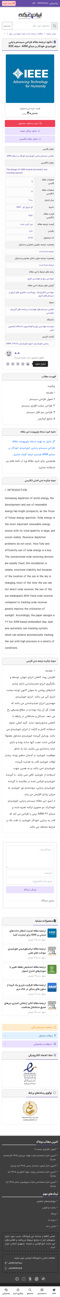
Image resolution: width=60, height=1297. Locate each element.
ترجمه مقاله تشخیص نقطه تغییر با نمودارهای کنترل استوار (28, 969)
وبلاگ (53, 1214)
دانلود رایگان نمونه (29, 131)
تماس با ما (51, 1226)
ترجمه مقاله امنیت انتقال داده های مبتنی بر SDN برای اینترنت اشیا (27, 933)
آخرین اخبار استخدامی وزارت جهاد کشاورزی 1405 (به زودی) (32, 1174)
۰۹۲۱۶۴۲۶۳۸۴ (15, 1268)
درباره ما (52, 1220)
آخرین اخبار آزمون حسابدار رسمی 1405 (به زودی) (33, 1166)
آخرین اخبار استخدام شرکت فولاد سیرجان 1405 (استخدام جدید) (30, 1157)
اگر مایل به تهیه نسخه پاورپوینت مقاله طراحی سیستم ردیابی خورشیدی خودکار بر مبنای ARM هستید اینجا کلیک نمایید (31, 448)
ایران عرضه (51, 34)
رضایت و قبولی (49, 1207)
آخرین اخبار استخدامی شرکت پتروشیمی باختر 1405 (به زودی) (31, 1184)
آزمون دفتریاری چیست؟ (45, 1149)
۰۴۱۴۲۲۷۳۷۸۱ (15, 1263)
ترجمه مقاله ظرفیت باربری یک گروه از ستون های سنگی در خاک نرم (26, 987)
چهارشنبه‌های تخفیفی (46, 1201)
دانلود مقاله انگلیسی (29, 139)
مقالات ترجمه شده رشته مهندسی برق (26, 34)
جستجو (7, 26)
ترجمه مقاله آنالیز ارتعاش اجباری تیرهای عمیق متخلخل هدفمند (25, 1005)
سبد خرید (7, 3)
